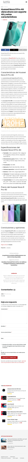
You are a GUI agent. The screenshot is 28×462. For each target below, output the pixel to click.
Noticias (6, 6)
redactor (5, 19)
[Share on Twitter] (14, 50)
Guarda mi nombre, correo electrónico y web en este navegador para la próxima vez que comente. (14, 346)
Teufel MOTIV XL (11, 396)
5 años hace (8, 294)
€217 (20, 415)
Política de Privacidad (6, 458)
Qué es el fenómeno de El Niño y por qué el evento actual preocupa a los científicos (17, 440)
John (2, 294)
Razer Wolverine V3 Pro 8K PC (15, 412)
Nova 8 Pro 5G (12, 58)
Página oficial (4, 244)
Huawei (8, 247)
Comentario (4, 309)
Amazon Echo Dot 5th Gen (14, 389)
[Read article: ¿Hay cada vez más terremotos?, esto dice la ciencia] (3, 448)
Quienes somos (4, 456)
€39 (21, 423)
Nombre (3, 326)
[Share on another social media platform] (23, 50)
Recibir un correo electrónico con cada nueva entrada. (13, 353)
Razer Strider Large (12, 419)
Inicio (2, 6)
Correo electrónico (6, 332)
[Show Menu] (26, 2)
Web (2, 338)
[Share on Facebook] (5, 50)
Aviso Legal (15, 458)
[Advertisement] (14, 373)
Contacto (22, 458)
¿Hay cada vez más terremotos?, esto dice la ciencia (16, 447)
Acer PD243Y (10, 404)
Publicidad (12, 456)
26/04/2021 (12, 19)
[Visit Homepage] (6, 2)
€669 (19, 400)
